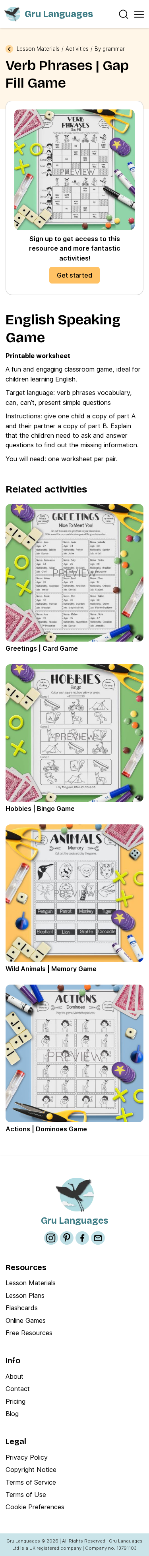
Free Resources (29, 1333)
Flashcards (22, 1308)
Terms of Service (31, 1482)
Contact (18, 1389)
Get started (74, 275)
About (14, 1376)
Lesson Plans (25, 1295)
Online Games (26, 1320)
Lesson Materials (38, 49)
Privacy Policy (27, 1457)
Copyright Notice (31, 1470)
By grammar (110, 49)
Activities (77, 49)
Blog (12, 1414)
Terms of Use (26, 1495)
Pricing (15, 1401)
